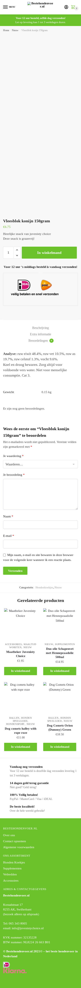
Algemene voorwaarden (18, 847)
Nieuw (15, 30)
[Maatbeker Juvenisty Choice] (20, 624)
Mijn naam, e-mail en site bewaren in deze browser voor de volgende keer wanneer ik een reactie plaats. (38, 557)
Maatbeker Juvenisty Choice (20, 654)
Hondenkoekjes (44, 587)
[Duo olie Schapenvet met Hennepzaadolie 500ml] (59, 624)
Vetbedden (10, 874)
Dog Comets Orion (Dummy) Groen (60, 727)
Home (6, 30)
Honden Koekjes (14, 862)
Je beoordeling (14, 474)
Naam (8, 516)
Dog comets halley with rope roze (20, 730)
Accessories (13, 644)
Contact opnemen (14, 841)
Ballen (14, 718)
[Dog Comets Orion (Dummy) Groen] (59, 698)
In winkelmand (49, 253)
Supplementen (65, 644)
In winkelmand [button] (20, 670)
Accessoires (10, 880)
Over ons (9, 835)
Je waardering (13, 456)
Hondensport (15, 724)
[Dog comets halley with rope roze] (20, 698)
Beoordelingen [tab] (40, 340)
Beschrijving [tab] (40, 328)
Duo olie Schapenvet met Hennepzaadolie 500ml (60, 653)
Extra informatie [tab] (40, 334)
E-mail (8, 535)
